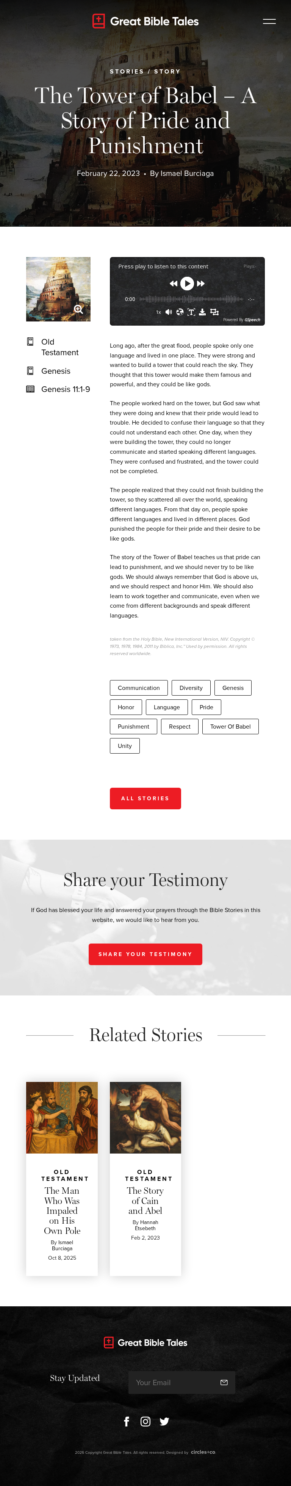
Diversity (191, 687)
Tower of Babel (230, 726)
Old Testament (59, 347)
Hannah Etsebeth (146, 1225)
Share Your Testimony (146, 954)
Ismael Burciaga (187, 173)
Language (167, 707)
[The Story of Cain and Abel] (145, 1118)
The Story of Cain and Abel (145, 1200)
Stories (127, 71)
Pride (206, 707)
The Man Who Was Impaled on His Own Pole (62, 1210)
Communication (139, 687)
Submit (224, 1383)
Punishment (133, 726)
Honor (126, 707)
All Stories (145, 799)
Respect (180, 726)
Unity (125, 745)
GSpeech (252, 319)
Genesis (55, 371)
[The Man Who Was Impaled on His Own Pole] (62, 1118)
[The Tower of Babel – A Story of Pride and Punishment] (58, 289)
